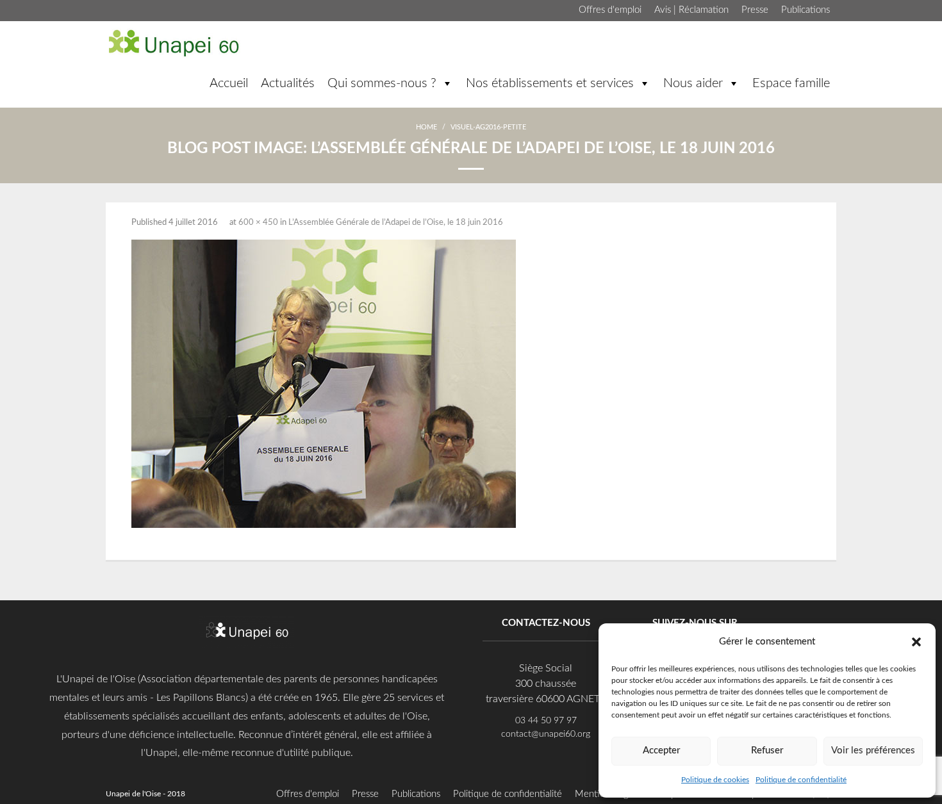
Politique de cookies (715, 779)
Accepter (661, 750)
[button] (916, 641)
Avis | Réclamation (691, 10)
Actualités (288, 83)
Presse (754, 10)
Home (426, 127)
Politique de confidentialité (801, 779)
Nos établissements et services (550, 83)
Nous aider (693, 83)
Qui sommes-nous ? (381, 83)
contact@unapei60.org (545, 734)
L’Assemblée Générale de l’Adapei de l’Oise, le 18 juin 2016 (395, 222)
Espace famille (791, 83)
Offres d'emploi (610, 10)
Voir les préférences (873, 750)
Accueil (229, 83)
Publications (805, 10)
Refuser (767, 750)
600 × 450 (258, 222)
